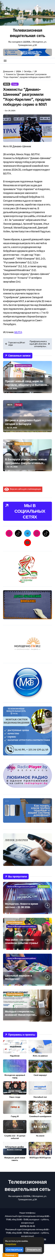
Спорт (14, 84)
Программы (44, 887)
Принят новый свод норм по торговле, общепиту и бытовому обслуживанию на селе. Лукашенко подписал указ (26, 386)
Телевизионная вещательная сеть (27, 33)
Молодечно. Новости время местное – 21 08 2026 (21, 905)
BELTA (6, 84)
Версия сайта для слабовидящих (25, 489)
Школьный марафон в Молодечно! (18, 977)
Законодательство (23, 366)
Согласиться (14, 1249)
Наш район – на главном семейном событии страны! (21, 941)
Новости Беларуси (23, 444)
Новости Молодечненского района (21, 887)
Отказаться (34, 1249)
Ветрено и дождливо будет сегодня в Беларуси (23, 422)
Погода (18, 405)
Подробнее (10, 1244)
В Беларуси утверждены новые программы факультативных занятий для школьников (26, 462)
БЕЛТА (18, 332)
